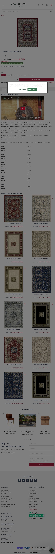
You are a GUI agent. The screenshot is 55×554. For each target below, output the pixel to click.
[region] (27, 87)
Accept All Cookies (32, 89)
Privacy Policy (38, 85)
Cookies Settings (22, 89)
